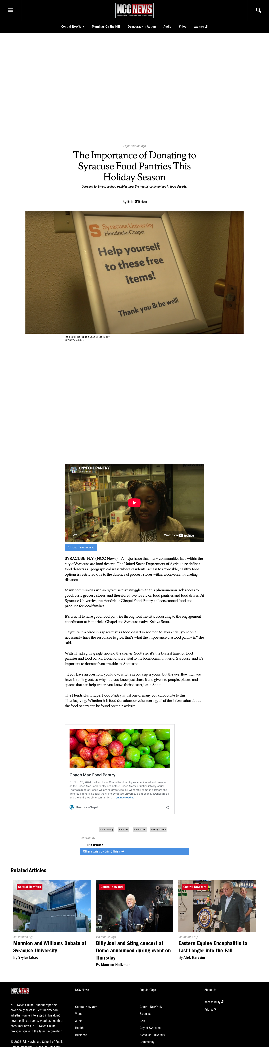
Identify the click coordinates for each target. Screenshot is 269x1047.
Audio (167, 26)
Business (81, 1035)
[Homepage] (135, 16)
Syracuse (146, 1014)
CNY (142, 1021)
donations (123, 829)
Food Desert (140, 829)
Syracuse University (152, 1035)
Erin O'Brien (113, 851)
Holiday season (158, 829)
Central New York (72, 26)
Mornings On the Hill (106, 26)
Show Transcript (81, 547)
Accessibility (212, 1002)
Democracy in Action (142, 26)
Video (182, 26)
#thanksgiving (106, 829)
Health (79, 1028)
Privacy (208, 1010)
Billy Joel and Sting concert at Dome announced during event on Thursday (133, 950)
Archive (199, 27)
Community (147, 1042)
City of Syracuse (150, 1028)
